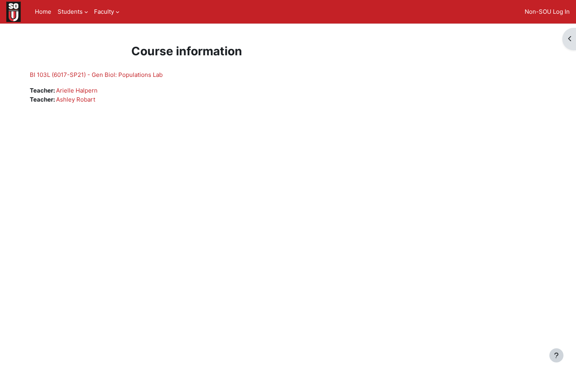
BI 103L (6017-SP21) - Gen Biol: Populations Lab (96, 74)
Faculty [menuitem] (104, 11)
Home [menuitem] (43, 11)
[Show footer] (556, 355)
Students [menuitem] (70, 11)
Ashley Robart (75, 99)
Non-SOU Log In (547, 11)
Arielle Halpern (77, 90)
